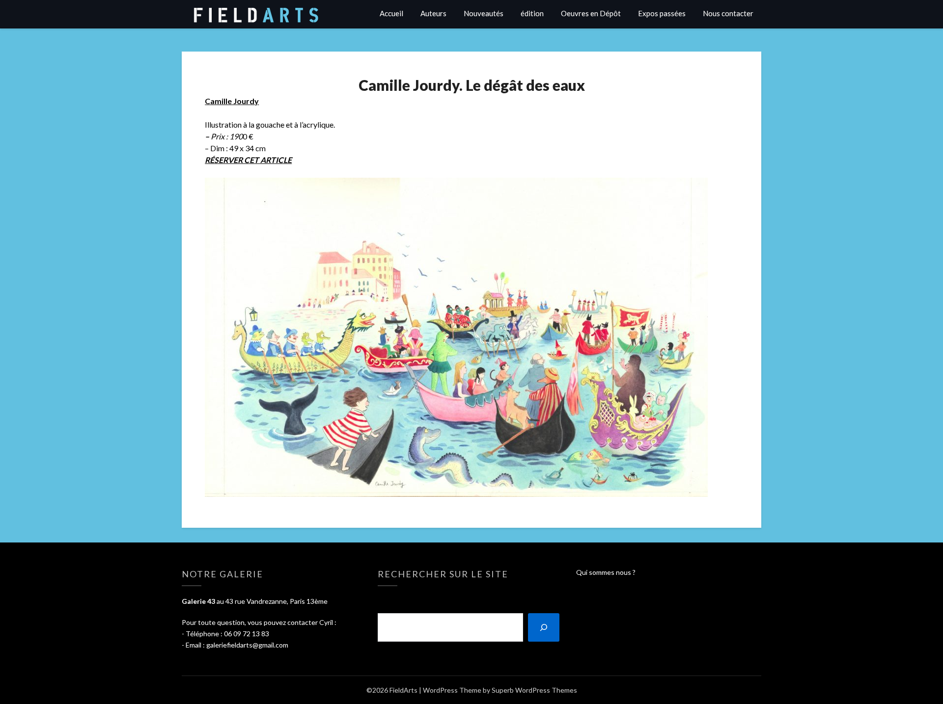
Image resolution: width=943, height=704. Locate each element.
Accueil (391, 13)
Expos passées (662, 13)
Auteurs (433, 13)
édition (532, 13)
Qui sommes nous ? (606, 572)
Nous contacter (728, 13)
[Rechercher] (543, 627)
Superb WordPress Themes (534, 690)
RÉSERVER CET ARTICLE (248, 159)
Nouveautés (483, 13)
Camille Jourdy (232, 101)
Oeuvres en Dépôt (591, 13)
